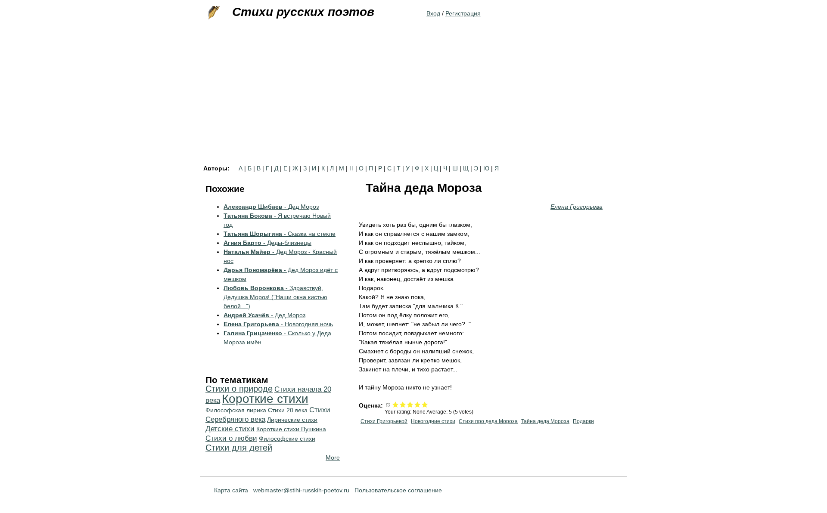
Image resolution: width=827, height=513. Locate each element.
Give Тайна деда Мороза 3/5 (410, 404)
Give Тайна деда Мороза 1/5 (395, 404)
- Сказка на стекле (280, 233)
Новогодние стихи (433, 421)
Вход (433, 13)
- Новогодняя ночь (278, 324)
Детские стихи (230, 429)
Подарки (583, 421)
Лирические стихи (292, 419)
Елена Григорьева (576, 206)
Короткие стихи (265, 398)
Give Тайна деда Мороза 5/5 (425, 404)
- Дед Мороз (271, 206)
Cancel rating (388, 404)
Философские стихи (287, 438)
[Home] (213, 13)
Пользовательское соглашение (398, 490)
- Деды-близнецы (267, 242)
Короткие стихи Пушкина (291, 429)
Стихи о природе (239, 388)
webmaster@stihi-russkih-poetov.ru (301, 490)
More (333, 457)
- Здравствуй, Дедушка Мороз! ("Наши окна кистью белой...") (275, 296)
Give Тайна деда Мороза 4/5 (417, 404)
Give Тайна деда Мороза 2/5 (403, 404)
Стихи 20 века (288, 410)
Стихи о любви (231, 438)
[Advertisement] (413, 100)
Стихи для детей (238, 447)
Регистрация (463, 13)
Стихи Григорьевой (384, 421)
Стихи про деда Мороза (488, 421)
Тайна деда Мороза (545, 421)
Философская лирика (235, 410)
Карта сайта (231, 490)
